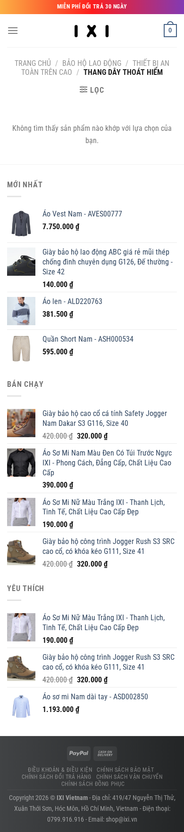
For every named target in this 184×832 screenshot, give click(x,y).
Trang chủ (33, 63)
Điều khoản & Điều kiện (60, 770)
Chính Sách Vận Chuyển (129, 777)
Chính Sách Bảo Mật (125, 770)
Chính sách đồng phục (93, 784)
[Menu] (12, 30)
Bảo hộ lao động (91, 63)
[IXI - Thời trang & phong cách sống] (92, 31)
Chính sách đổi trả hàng (57, 777)
